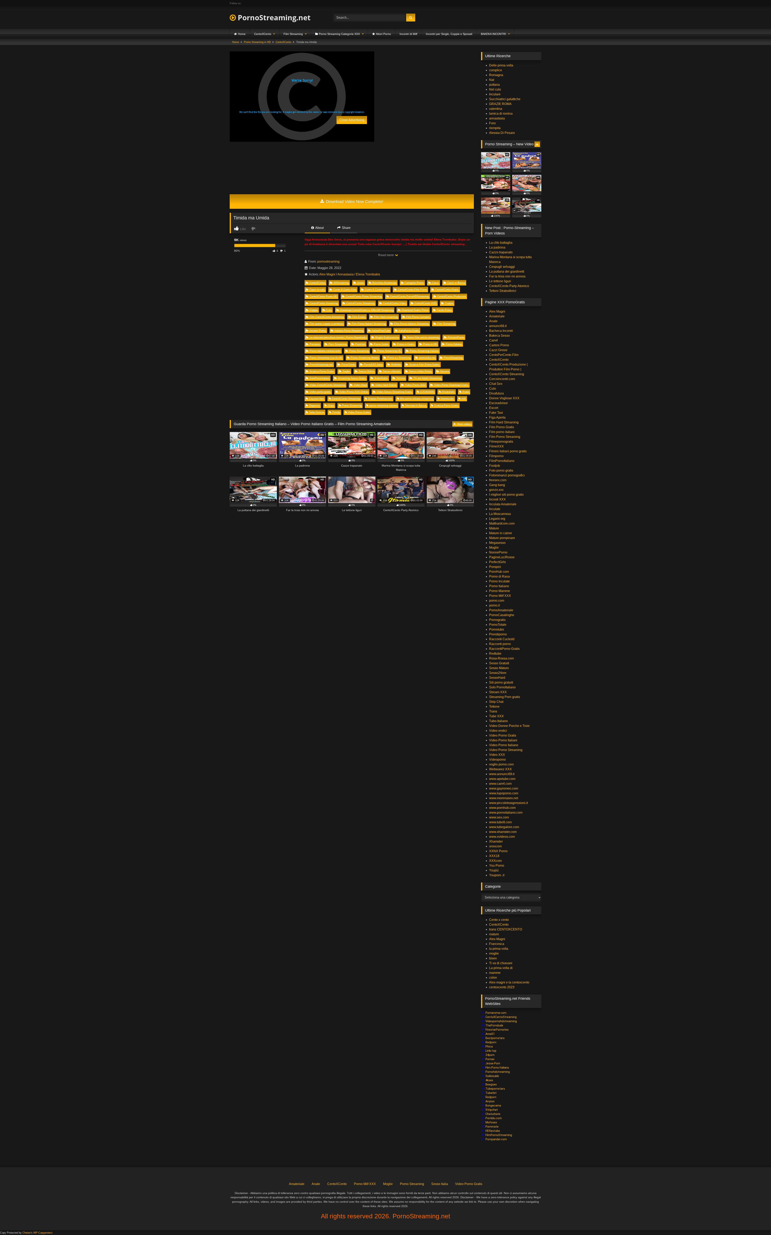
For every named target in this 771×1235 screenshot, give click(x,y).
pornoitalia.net (427, 357)
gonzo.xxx (496, 489)
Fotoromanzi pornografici (507, 475)
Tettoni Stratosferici (502, 290)
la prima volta (498, 948)
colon (493, 977)
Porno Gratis (381, 344)
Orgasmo (314, 405)
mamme (495, 972)
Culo (328, 310)
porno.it (494, 605)
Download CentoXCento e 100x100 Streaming (366, 310)
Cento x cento (499, 919)
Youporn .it (496, 875)
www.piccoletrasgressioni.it (508, 803)
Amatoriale (448, 391)
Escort (493, 408)
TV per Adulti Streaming (427, 378)
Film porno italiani (502, 432)
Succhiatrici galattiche (504, 99)
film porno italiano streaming (416, 398)
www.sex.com (499, 817)
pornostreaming (328, 261)
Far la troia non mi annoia (507, 276)
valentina (495, 108)
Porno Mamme (499, 591)
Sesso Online (366, 371)
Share (346, 227)
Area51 (490, 1033)
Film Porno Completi (418, 316)
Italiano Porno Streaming (349, 330)
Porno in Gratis (405, 344)
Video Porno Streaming (505, 750)
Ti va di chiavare (500, 963)
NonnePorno (498, 552)
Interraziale (447, 398)
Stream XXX (498, 692)
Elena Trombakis (368, 274)
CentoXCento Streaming (324, 303)
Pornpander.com (496, 1139)
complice (495, 70)
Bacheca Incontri (501, 330)
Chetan (26, 1232)
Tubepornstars (495, 1088)
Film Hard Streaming (504, 422)
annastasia (497, 118)
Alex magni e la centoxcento (509, 982)
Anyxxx (490, 1101)
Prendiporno (498, 634)
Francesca (496, 944)
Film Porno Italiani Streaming (369, 323)
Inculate (494, 509)
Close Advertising (351, 120)
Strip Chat (496, 701)
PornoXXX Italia (373, 364)
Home (242, 34)
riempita (495, 128)
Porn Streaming (337, 344)
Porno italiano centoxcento (325, 350)
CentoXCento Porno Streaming (363, 296)
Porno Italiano (454, 344)
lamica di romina (501, 113)
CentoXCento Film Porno (412, 289)
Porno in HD (430, 344)
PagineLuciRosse (502, 557)
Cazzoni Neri (316, 398)
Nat (491, 80)
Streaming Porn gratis (504, 697)
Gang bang (497, 485)
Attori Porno (383, 34)
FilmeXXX (496, 446)
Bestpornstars (495, 1038)
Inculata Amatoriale (502, 504)
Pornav (490, 1059)
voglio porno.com (501, 764)
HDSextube (492, 1130)
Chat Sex (495, 383)
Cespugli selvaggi (502, 266)
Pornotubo (496, 629)
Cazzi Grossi (498, 350)
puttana (494, 84)
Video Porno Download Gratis (451, 384)
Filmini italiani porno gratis (508, 451)
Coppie (314, 310)
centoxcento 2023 (501, 987)
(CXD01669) (427, 391)
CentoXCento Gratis (447, 289)
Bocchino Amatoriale (384, 282)
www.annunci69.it (501, 774)
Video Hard (360, 384)
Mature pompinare (502, 538)
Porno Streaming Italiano (424, 350)
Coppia (449, 303)
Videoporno (497, 759)
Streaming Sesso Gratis (352, 378)
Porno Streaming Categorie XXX (339, 34)
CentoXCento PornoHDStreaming (409, 296)
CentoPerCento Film (503, 355)
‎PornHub (360, 344)
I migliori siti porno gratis (506, 494)
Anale (360, 282)
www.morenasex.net (503, 798)
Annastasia (346, 274)
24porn (490, 1055)
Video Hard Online (385, 384)
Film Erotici (358, 316)
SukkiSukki (381, 378)
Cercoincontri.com (502, 379)
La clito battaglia (500, 242)
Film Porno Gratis (501, 427)
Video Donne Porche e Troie (509, 726)
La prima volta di (501, 968)
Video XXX (497, 754)
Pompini (495, 567)
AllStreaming (341, 282)
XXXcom (495, 860)
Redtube (396, 364)
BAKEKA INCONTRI (493, 34)
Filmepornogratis (501, 441)
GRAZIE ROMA (500, 104)
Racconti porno (500, 644)
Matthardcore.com (502, 523)
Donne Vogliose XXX (504, 398)
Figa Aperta (497, 417)
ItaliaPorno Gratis (409, 330)
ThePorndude (494, 1025)
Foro (492, 123)
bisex (493, 958)
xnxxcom (495, 846)
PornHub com (499, 571)
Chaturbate (492, 1114)
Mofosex (491, 1122)
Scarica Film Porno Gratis (424, 364)
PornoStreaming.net (273, 17)
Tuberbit (491, 1092)
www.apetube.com (502, 779)
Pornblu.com (493, 1118)
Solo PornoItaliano (502, 687)
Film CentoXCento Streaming (327, 316)
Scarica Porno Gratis (322, 371)
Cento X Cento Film (344, 289)
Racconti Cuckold (501, 639)
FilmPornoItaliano (501, 461)
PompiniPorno (456, 337)
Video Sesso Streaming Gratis (394, 391)
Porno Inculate (499, 581)
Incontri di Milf (408, 34)
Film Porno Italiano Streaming (411, 323)
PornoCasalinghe (501, 615)
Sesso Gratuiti (499, 663)
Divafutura (496, 393)
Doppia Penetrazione (380, 398)
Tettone (400, 378)
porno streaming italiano (383, 405)
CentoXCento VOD (425, 303)
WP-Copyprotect (42, 1232)
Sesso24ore (497, 673)
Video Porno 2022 (415, 384)
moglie (494, 953)
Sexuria (444, 371)
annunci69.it (498, 326)
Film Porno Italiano (497, 1067)
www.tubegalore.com (504, 827)
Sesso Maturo (499, 668)
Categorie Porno (414, 282)
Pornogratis (497, 620)
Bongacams (493, 1105)
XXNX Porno (498, 851)
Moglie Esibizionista (387, 337)
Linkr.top (490, 1050)
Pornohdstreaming (497, 1071)
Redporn (490, 1042)
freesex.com (497, 480)
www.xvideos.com (502, 836)
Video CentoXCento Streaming (327, 384)
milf (464, 398)
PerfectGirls (497, 562)
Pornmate (492, 1126)
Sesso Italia (439, 1184)
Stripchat (491, 1109)
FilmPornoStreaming (498, 1135)
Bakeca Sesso (499, 335)
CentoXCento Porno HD (323, 296)
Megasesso (497, 542)
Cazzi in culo (317, 289)
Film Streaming (293, 34)
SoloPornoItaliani (319, 378)
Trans (493, 711)
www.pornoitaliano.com (505, 812)
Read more (386, 255)
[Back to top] (758, 1223)
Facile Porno (444, 310)
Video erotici (498, 730)
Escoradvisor (498, 403)
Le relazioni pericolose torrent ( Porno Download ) (338, 337)
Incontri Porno (318, 330)
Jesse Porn (492, 1063)
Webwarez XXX (500, 769)
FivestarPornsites (497, 1029)
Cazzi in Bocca (456, 282)
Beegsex (491, 1084)
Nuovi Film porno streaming (423, 337)
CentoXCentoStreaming (501, 1017)
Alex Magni (327, 274)
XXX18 (494, 856)
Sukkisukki (492, 1076)
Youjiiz (494, 870)
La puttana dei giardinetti (506, 271)
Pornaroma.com (495, 1012)
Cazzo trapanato (501, 252)
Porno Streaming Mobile (365, 357)
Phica (489, 1046)
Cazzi (435, 282)
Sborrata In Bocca (415, 405)
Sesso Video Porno (420, 371)
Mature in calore (500, 533)
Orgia (331, 405)
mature (494, 934)
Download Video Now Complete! (354, 201)
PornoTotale (348, 364)
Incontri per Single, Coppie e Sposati (449, 34)
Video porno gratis (320, 391)
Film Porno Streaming (504, 436)
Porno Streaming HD (389, 350)
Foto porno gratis (501, 470)
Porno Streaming (359, 350)
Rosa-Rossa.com (501, 658)
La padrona (497, 247)
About (319, 227)
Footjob (494, 465)
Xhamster (496, 841)
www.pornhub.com (502, 807)
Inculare (495, 94)
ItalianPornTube (381, 330)
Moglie (494, 547)
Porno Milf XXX (500, 595)
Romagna (496, 75)
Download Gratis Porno (415, 310)
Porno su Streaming (398, 357)
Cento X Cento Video (377, 289)
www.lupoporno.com (503, 793)
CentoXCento (262, 34)
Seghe (346, 371)
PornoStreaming (453, 357)
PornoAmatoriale (501, 610)
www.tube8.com (500, 822)
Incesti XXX (497, 499)
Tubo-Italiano (498, 721)
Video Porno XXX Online (353, 391)
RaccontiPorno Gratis (504, 648)
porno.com (496, 600)
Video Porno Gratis (359, 412)
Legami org (497, 518)
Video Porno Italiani (503, 740)
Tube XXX (496, 716)
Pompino (315, 344)
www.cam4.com (500, 783)
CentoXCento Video (394, 303)
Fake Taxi (496, 412)
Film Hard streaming (386, 316)
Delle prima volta (501, 65)
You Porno (496, 865)
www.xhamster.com (503, 832)
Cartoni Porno (499, 345)
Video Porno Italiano (503, 745)
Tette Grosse (316, 412)
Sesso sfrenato (392, 371)
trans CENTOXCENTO (505, 929)
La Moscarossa (500, 514)
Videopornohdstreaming (501, 1021)
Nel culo (495, 89)
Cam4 (493, 340)
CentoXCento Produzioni (451, 296)
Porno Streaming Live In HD (326, 357)
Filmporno (496, 456)
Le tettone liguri (500, 281)
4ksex (489, 1080)
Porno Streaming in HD (257, 42)
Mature (494, 528)
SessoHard (497, 677)
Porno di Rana (499, 576)
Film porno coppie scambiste (326, 323)
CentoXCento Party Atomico (509, 286)
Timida (336, 412)
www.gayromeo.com (503, 788)
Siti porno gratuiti (501, 682)
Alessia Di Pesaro (502, 133)
